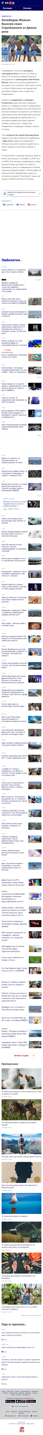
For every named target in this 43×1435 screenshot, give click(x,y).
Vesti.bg (13, 1394)
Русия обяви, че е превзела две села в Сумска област (14, 271)
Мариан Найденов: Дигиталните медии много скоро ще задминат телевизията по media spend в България (14, 287)
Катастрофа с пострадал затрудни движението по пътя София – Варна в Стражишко (15, 370)
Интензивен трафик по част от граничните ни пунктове (14, 559)
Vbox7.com (10, 1391)
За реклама (14, 1411)
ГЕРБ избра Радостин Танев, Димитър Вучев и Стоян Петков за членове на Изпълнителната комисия (14, 679)
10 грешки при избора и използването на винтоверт (18, 1277)
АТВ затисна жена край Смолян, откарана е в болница (12, 825)
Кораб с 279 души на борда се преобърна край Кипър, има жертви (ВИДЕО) (14, 1033)
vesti (5, 1369)
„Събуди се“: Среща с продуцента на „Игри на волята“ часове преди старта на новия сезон (14, 772)
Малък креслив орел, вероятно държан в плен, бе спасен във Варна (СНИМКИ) (14, 301)
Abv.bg (4, 1391)
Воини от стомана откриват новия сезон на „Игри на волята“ (14, 984)
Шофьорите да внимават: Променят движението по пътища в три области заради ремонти (14, 693)
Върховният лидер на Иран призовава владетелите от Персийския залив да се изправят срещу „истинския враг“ (14, 329)
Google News (10, 205)
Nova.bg (18, 1394)
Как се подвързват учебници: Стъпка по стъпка (14, 356)
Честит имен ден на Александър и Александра (13, 705)
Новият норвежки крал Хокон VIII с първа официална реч (15, 757)
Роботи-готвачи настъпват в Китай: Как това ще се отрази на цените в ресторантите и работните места (14, 997)
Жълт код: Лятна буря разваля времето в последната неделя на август (14, 719)
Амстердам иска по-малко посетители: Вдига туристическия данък (13, 948)
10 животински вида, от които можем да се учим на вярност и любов (21, 1092)
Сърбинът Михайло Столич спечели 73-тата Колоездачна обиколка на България (14, 813)
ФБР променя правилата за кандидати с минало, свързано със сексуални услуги (14, 936)
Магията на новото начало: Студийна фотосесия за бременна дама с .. (15, 505)
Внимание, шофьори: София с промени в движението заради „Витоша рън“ (14, 612)
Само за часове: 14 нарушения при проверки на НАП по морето (14, 400)
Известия (35, 1416)
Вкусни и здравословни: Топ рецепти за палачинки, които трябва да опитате (14, 638)
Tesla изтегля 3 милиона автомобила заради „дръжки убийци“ (14, 924)
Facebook (22, 205)
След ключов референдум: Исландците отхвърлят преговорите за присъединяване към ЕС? (13, 898)
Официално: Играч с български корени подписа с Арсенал (20, 1378)
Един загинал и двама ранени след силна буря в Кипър (15, 744)
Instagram (33, 205)
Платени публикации (24, 1411)
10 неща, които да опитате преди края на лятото (21, 1156)
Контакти (34, 1411)
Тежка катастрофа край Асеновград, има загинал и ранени (13, 521)
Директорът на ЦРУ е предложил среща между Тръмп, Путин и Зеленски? (13, 882)
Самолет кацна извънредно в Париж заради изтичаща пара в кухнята (15, 314)
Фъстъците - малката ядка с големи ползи (14, 624)
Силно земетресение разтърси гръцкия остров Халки (13, 852)
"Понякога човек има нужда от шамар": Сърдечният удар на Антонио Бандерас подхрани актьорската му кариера (21, 1362)
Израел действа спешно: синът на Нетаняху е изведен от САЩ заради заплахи (14, 586)
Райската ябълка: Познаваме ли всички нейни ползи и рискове (14, 599)
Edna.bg (34, 1393)
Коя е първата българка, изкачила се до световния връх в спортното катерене (21, 1334)
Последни (7, 8)
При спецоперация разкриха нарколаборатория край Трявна (14, 427)
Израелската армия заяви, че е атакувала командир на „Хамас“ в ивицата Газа (14, 473)
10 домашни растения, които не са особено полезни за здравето (19, 1308)
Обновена (4, 891)
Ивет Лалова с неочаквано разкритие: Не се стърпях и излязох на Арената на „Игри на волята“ (14, 800)
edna (5, 1352)
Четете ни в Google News (21, 1406)
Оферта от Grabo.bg (7, 498)
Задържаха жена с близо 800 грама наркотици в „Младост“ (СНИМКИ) (15, 1045)
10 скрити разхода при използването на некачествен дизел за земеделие (18, 1246)
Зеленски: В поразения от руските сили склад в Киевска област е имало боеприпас (13, 786)
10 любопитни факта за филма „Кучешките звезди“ (19, 1123)
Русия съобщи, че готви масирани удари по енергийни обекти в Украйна (14, 343)
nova (5, 1340)
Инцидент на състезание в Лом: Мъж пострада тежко (13, 1008)
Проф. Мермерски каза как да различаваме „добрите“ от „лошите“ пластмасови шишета (14, 652)
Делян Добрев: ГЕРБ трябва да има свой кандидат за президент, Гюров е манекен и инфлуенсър (14, 414)
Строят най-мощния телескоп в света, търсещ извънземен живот (14, 665)
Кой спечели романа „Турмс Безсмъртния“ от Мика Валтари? (20, 1186)
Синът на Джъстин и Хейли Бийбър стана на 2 (18, 1347)
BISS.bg (5, 1393)
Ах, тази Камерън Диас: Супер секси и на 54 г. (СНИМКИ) (14, 969)
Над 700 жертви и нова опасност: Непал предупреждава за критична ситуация (14, 547)
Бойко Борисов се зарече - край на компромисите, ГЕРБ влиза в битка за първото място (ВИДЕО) (14, 387)
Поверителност (12, 1416)
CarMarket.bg (34, 1391)
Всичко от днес (21, 1055)
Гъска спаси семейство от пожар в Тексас (13, 958)
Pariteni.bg (28, 1393)
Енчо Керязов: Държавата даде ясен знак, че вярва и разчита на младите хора (13, 732)
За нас (7, 1411)
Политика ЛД (24, 1416)
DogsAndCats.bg (25, 1391)
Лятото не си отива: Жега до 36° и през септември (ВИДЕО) (15, 1019)
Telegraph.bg (26, 1394)
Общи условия (30, 1423)
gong (5, 1384)
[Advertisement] (21, 232)
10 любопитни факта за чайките (15, 1216)
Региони (27, 8)
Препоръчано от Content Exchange (30, 1315)
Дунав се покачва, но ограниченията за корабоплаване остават (12, 460)
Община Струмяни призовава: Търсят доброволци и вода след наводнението (12, 840)
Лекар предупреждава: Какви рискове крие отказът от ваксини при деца (14, 534)
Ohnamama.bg (13, 1393)
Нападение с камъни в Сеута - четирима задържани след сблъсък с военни (15, 573)
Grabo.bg (21, 1393)
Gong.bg (17, 1391)
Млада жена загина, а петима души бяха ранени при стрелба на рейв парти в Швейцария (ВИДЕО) (14, 487)
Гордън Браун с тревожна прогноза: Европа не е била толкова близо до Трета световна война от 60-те (14, 911)
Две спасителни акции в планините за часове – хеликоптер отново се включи (12, 866)
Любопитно (11, 260)
